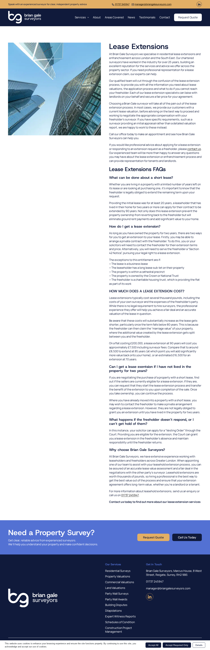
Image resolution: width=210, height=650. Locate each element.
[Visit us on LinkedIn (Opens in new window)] (199, 5)
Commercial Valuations (119, 582)
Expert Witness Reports (120, 616)
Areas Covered (114, 17)
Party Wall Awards (116, 599)
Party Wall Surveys (116, 593)
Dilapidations (113, 610)
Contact (164, 17)
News (131, 17)
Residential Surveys (117, 571)
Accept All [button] (153, 645)
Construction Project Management (118, 630)
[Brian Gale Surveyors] (24, 17)
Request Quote (188, 17)
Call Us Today (187, 537)
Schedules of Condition (120, 622)
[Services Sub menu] (88, 17)
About (97, 17)
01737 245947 (122, 4)
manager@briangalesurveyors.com (153, 4)
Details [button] (198, 645)
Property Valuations (117, 576)
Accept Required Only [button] (177, 645)
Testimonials (147, 17)
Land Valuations (115, 588)
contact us (194, 149)
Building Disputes (116, 605)
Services (80, 17)
